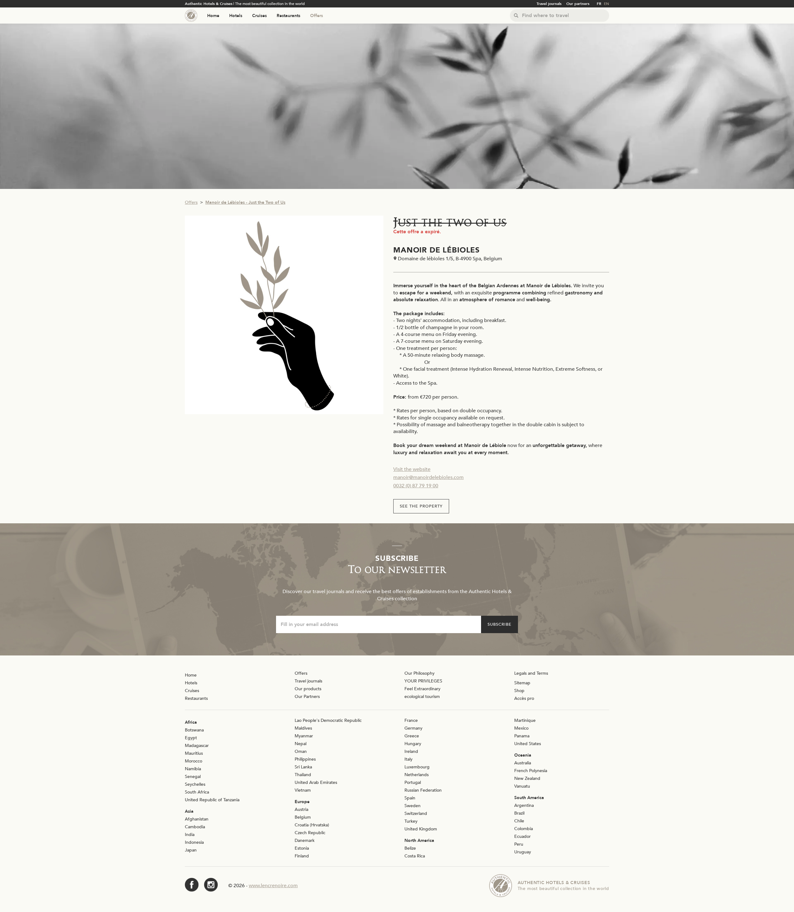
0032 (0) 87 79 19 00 (415, 485)
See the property (421, 506)
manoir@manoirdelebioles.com (428, 477)
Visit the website (411, 469)
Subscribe (499, 624)
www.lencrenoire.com (273, 885)
